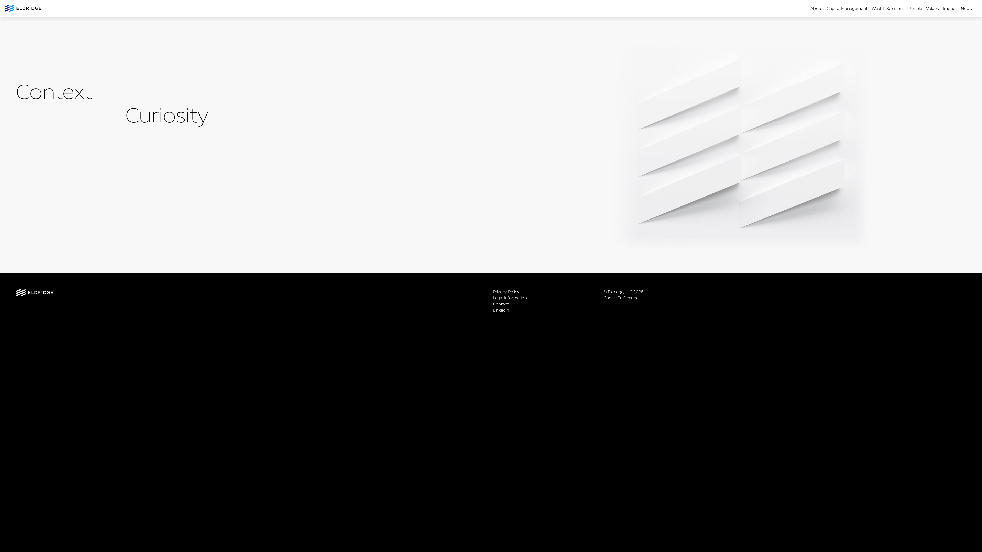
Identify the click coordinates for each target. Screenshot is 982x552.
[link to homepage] (34, 293)
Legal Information (510, 298)
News (966, 8)
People (915, 8)
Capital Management (847, 8)
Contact (501, 304)
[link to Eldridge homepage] (23, 9)
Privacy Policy (506, 291)
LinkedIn (501, 310)
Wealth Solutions (888, 8)
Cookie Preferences (622, 298)
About (816, 8)
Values (932, 8)
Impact (950, 8)
